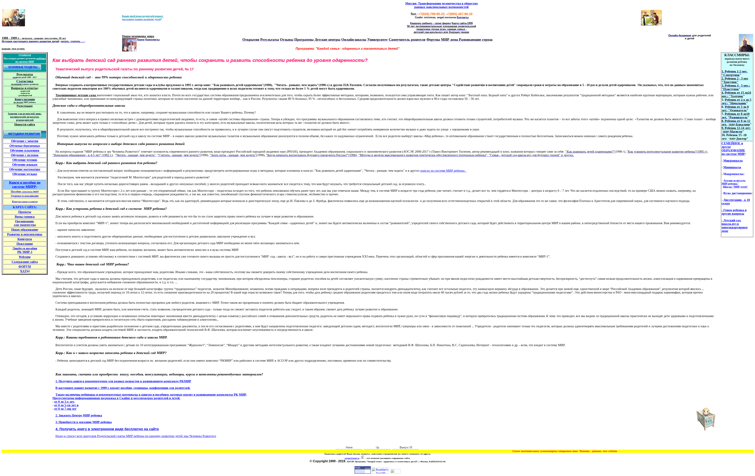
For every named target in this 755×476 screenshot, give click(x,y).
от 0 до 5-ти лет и (66, 405)
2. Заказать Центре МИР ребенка (78, 415)
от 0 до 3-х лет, (64, 401)
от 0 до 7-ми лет (65, 408)
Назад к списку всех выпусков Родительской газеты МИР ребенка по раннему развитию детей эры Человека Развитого (135, 436)
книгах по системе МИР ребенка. (443, 170)
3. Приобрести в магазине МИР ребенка (83, 422)
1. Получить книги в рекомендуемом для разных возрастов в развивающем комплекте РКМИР (123, 381)
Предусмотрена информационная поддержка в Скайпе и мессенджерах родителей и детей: (116, 398)
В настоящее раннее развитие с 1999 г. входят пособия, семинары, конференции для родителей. (122, 388)
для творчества (25, 225)
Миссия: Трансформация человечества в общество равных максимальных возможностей (441, 5)
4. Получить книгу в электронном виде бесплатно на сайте (107, 429)
